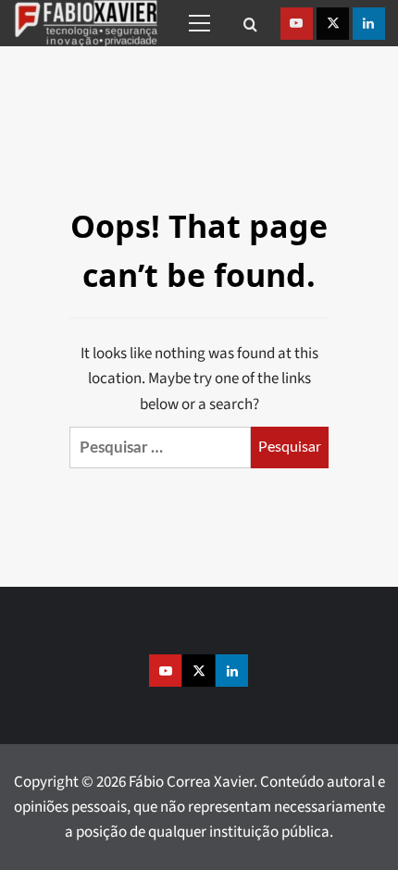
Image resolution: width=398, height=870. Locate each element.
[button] (196, 23)
